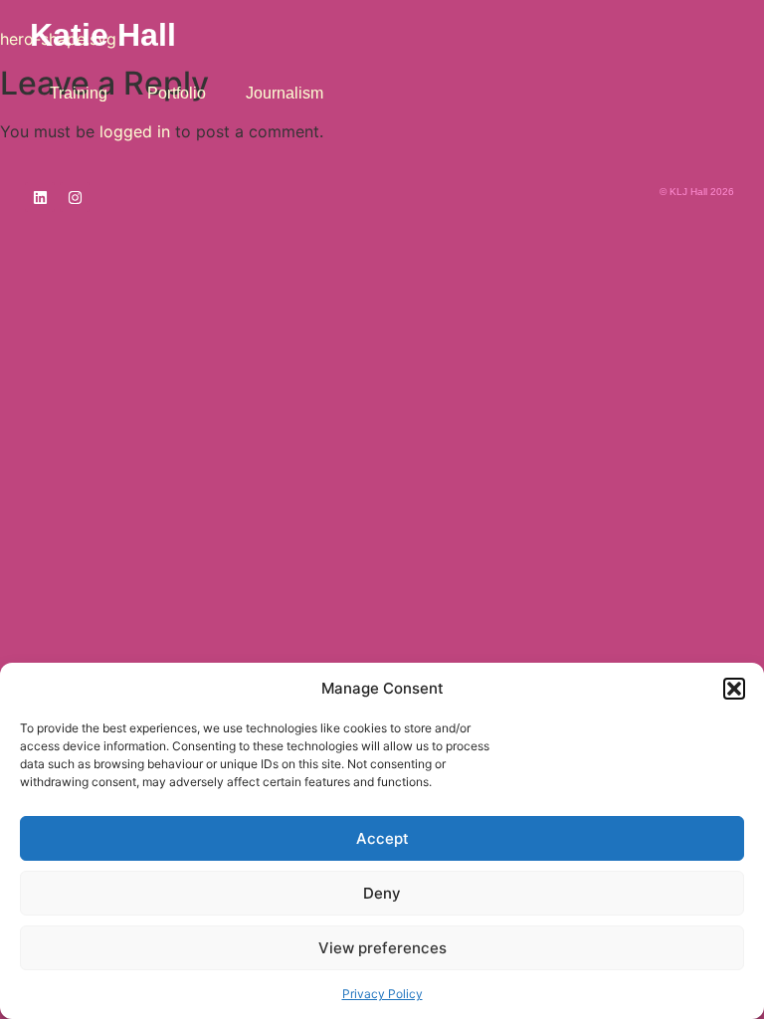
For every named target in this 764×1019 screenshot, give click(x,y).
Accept (382, 838)
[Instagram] (75, 197)
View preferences (382, 947)
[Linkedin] (40, 197)
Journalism (284, 93)
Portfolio (176, 93)
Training (78, 93)
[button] (734, 689)
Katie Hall (103, 35)
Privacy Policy (382, 993)
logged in (134, 131)
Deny (382, 893)
